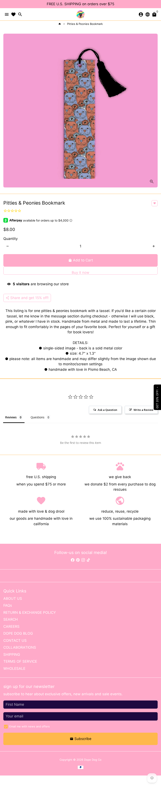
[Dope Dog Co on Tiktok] (88, 560)
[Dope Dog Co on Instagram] (83, 560)
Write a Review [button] (143, 410)
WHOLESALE (14, 668)
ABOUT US (12, 598)
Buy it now (80, 272)
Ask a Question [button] (107, 410)
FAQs (7, 605)
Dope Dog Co (92, 759)
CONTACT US (15, 640)
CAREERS (11, 626)
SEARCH (10, 619)
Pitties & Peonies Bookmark (85, 23)
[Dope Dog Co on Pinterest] (78, 560)
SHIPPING (11, 654)
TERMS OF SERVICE (20, 661)
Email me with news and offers (29, 726)
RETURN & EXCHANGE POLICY (29, 612)
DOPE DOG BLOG (18, 633)
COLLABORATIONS (19, 647)
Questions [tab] (37, 417)
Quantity (10, 239)
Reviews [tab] (11, 417)
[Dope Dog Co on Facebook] (72, 560)
